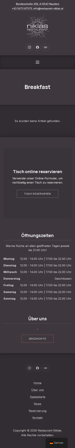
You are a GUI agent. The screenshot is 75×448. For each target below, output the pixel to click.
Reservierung (37, 411)
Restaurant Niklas (49, 430)
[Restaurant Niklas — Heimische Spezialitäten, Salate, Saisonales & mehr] (37, 26)
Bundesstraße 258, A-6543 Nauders (37, 4)
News (37, 404)
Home (37, 383)
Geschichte (37, 338)
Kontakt (37, 418)
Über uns (37, 390)
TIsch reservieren (37, 193)
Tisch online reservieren (37, 171)
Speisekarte (37, 397)
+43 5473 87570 (22, 8)
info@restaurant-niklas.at (48, 8)
